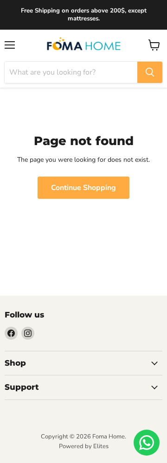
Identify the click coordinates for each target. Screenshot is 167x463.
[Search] (149, 72)
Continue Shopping (83, 188)
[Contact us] (147, 443)
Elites (101, 446)
